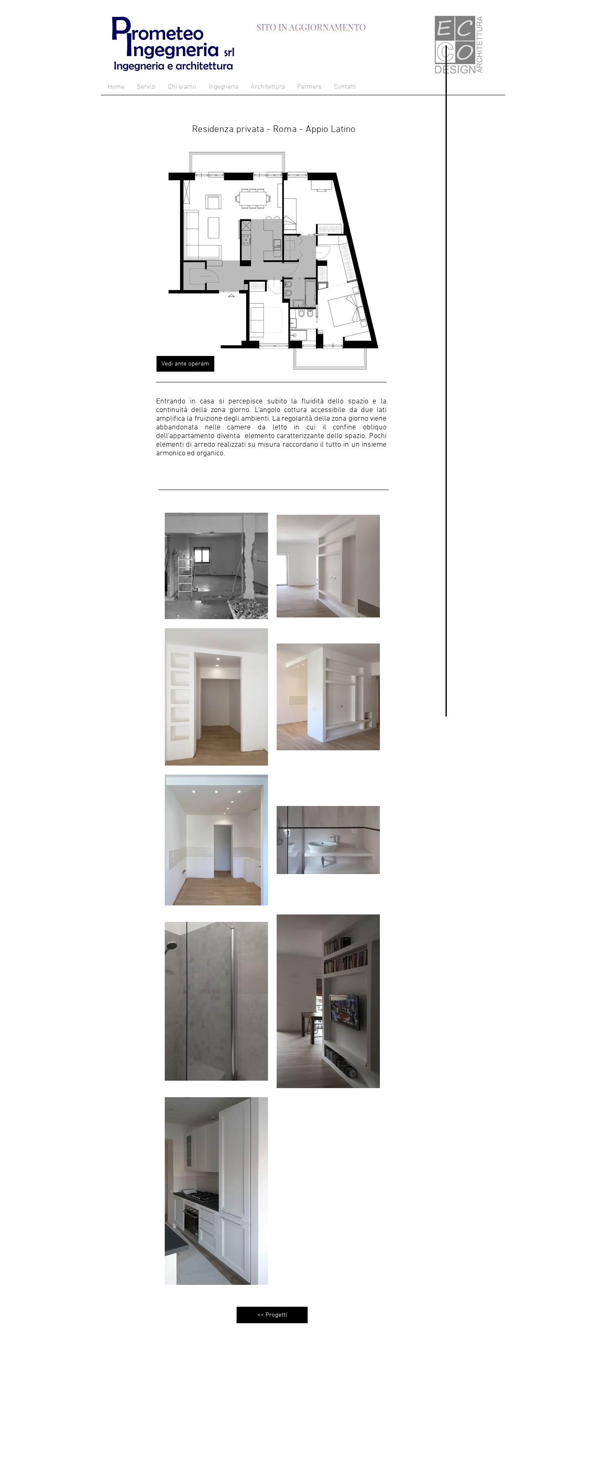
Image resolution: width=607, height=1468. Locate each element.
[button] (185, 364)
